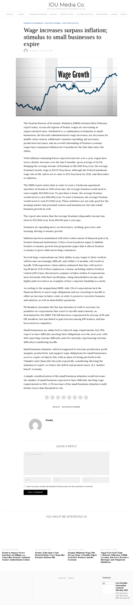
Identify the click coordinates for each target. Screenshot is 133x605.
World (21, 14)
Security (53, 14)
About (71, 578)
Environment (102, 14)
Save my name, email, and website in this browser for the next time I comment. (59, 486)
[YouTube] (13, 578)
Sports (124, 14)
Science (114, 14)
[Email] (86, 397)
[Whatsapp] (75, 397)
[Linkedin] (69, 397)
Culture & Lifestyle (84, 14)
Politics (9, 14)
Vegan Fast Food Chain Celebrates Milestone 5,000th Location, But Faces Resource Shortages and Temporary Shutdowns (115, 557)
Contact (62, 578)
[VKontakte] (16, 578)
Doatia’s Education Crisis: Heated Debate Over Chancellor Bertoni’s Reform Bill (50, 555)
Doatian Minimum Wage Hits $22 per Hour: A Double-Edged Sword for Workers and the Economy (82, 556)
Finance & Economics (38, 14)
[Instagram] (10, 578)
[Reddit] (80, 397)
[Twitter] (58, 397)
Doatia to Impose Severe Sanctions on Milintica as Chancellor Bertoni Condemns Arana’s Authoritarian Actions (16, 556)
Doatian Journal (53, 23)
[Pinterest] (64, 397)
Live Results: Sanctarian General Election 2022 (122, 586)
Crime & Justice (66, 14)
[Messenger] (52, 397)
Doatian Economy (71, 407)
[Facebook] (47, 397)
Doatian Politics (71, 23)
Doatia (35, 51)
